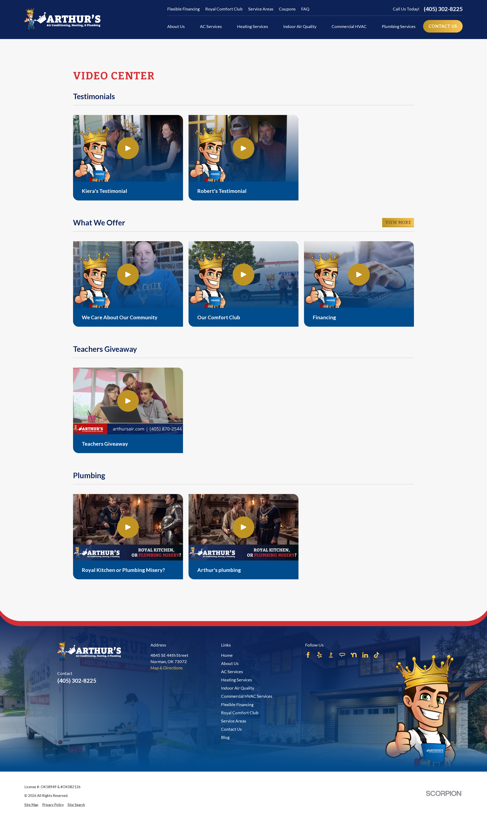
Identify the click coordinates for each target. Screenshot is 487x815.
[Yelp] (319, 655)
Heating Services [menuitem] (252, 26)
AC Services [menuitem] (211, 26)
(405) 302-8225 (443, 9)
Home (227, 655)
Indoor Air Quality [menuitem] (299, 26)
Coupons (287, 8)
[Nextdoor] (354, 655)
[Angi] (342, 655)
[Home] (62, 19)
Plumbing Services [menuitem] (398, 26)
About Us (230, 663)
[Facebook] (308, 655)
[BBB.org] (331, 655)
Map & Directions (166, 667)
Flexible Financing (183, 8)
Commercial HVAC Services (246, 696)
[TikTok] (377, 655)
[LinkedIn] (365, 655)
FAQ (305, 8)
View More (398, 222)
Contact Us (231, 729)
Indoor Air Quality (237, 687)
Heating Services (236, 679)
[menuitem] (31, 804)
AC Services (232, 671)
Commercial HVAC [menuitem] (349, 26)
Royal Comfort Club (224, 8)
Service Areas (260, 8)
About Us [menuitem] (176, 26)
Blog (225, 737)
